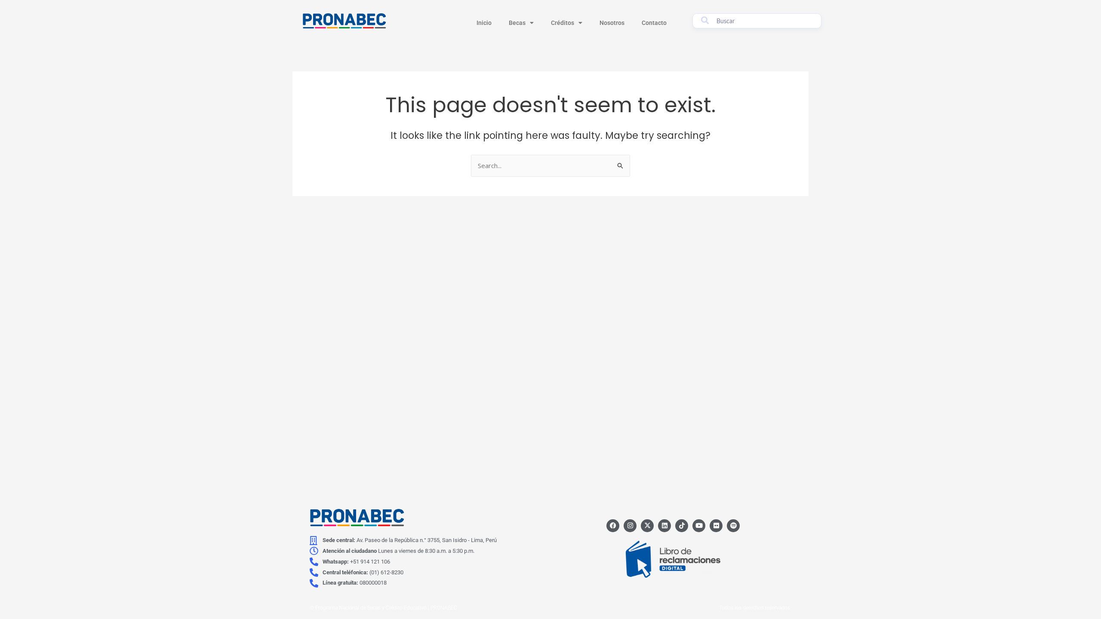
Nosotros (612, 22)
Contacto (654, 22)
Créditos (562, 22)
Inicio (484, 22)
